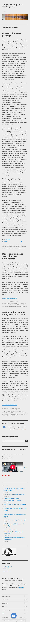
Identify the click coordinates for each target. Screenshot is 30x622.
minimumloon (24, 412)
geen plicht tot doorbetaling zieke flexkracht (14, 313)
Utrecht (21, 587)
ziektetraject (10, 306)
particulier (5, 603)
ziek (5, 306)
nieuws (4, 606)
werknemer (23, 248)
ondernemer (5, 599)
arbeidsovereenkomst (15, 246)
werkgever (24, 304)
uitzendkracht (17, 248)
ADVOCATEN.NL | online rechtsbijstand (12, 6)
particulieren (7, 570)
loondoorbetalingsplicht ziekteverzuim (11, 412)
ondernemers (7, 569)
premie (20, 303)
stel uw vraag (6, 610)
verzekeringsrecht (13, 303)
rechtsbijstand (8, 567)
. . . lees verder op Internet (9, 298)
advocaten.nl (5, 245)
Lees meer (22, 429)
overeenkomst (5, 246)
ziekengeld (9, 415)
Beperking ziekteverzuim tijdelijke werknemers (13, 256)
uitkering (4, 414)
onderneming (5, 303)
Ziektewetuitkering (22, 306)
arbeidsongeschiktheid (7, 411)
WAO (15, 414)
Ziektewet (15, 306)
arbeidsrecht (18, 245)
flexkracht (15, 411)
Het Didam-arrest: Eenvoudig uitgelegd (15, 504)
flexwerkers (20, 411)
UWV (17, 304)
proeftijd (12, 248)
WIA (3, 306)
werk (20, 304)
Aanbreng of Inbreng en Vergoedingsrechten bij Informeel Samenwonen (13, 531)
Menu (4, 11)
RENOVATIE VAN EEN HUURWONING (14, 494)
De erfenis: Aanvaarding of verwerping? (15, 520)
